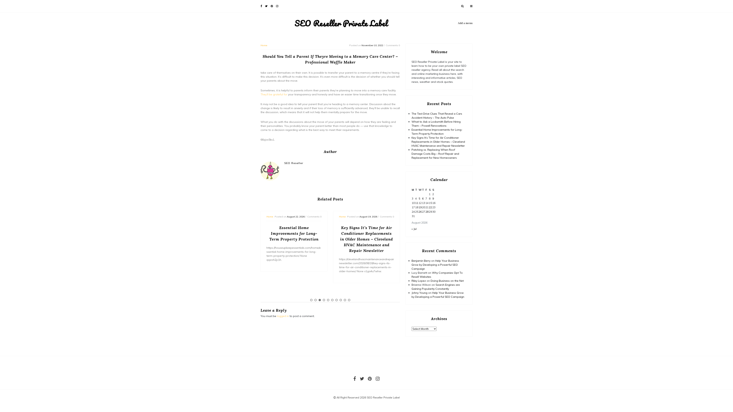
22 (430, 207)
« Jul (414, 229)
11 (416, 203)
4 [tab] (324, 300)
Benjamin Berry (421, 260)
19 (420, 207)
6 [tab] (332, 300)
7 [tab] (336, 300)
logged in (283, 316)
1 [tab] (311, 300)
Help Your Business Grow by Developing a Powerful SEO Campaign (435, 264)
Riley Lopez (419, 280)
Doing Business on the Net (447, 280)
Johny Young (419, 293)
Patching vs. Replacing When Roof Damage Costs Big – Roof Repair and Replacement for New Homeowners (435, 153)
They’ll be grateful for (274, 94)
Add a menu (465, 23)
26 (420, 211)
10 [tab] (349, 300)
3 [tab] (320, 300)
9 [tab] (345, 300)
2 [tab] (315, 300)
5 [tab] (328, 300)
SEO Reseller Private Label (341, 23)
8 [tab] (341, 300)
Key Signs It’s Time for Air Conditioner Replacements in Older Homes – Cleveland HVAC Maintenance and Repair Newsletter (438, 141)
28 (427, 211)
